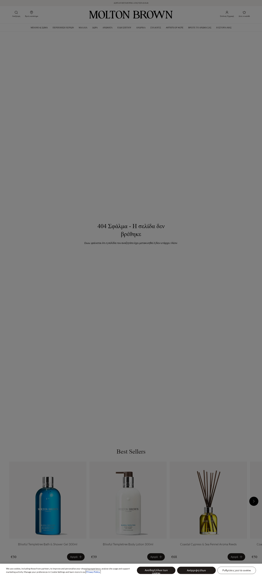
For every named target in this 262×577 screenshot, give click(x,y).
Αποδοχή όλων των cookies (156, 571)
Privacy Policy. (93, 572)
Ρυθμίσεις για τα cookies (236, 570)
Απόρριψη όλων (196, 570)
